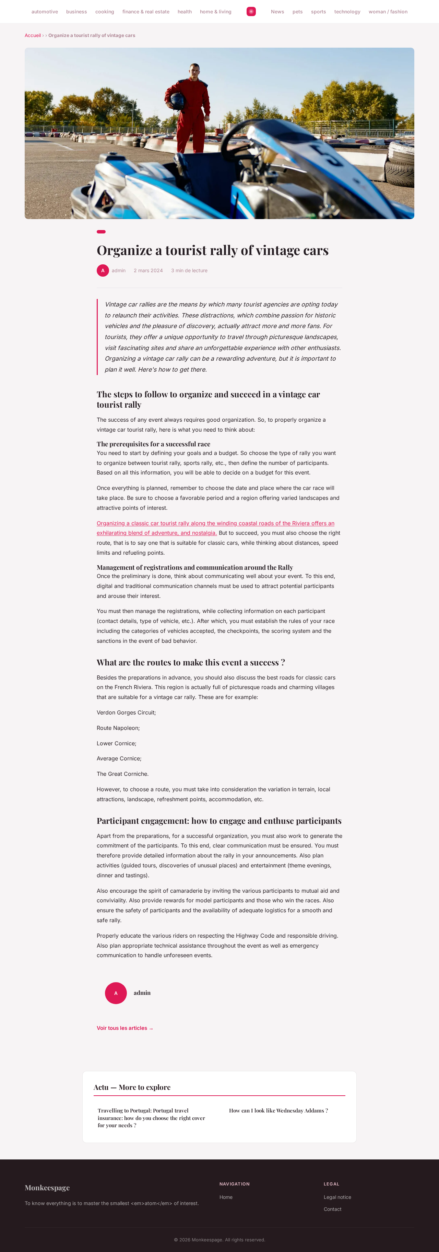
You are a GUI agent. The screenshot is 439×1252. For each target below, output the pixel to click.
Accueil (33, 35)
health (185, 11)
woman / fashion (388, 11)
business (76, 11)
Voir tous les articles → (125, 1028)
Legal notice (337, 1197)
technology (347, 11)
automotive (45, 11)
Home (226, 1197)
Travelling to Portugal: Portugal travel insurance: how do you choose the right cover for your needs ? (151, 1118)
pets (298, 11)
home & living (216, 11)
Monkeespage (47, 1187)
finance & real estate (145, 11)
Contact (333, 1209)
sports (318, 11)
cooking (104, 11)
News (277, 11)
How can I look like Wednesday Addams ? (278, 1110)
